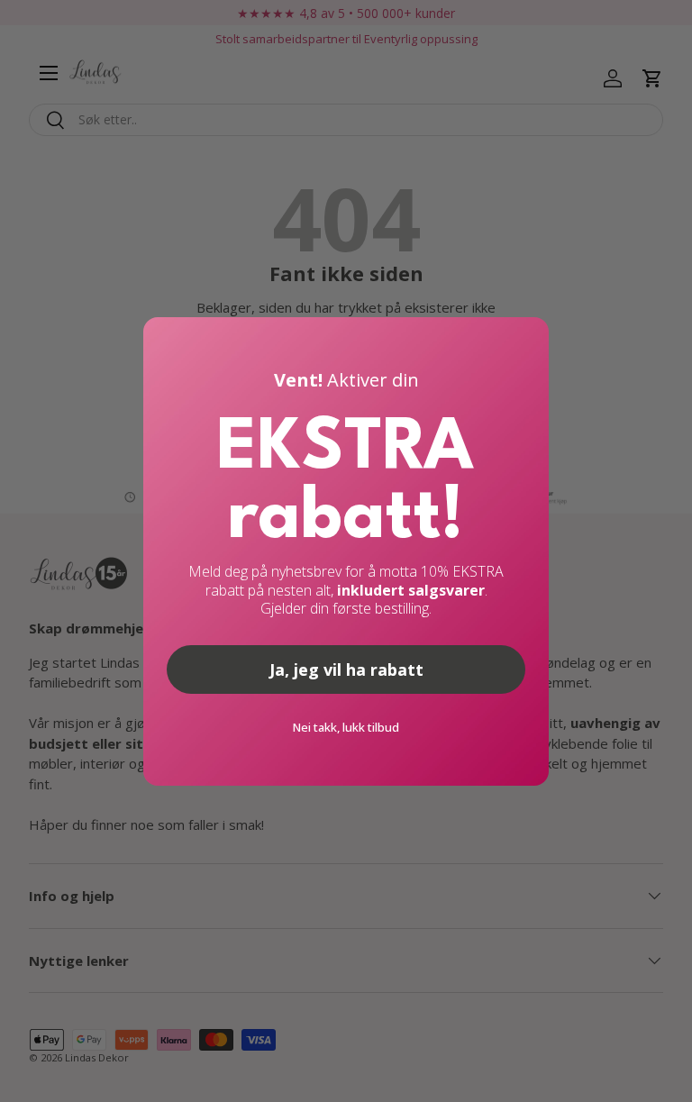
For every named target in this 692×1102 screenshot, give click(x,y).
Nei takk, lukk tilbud (346, 727)
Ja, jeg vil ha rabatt (346, 669)
